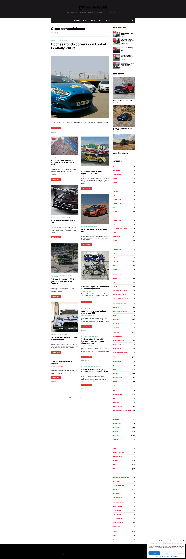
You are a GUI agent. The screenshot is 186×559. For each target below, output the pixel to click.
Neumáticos (117, 423)
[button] (183, 541)
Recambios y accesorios (121, 477)
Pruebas (77, 20)
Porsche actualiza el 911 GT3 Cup (63, 221)
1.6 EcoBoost (117, 236)
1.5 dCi (115, 216)
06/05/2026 (123, 36)
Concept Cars (117, 336)
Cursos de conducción (120, 353)
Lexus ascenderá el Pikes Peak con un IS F (94, 230)
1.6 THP (115, 261)
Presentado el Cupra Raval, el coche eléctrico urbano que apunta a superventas (127, 41)
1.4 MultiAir (117, 203)
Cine (114, 315)
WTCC (115, 539)
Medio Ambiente (118, 406)
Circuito (53, 217)
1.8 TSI (115, 265)
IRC (114, 398)
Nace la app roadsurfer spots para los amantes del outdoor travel (123, 152)
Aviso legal (175, 556)
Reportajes (117, 481)
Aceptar (154, 553)
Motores (116, 419)
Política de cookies (159, 556)
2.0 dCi (115, 270)
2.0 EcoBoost (117, 274)
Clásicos (116, 324)
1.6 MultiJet (117, 249)
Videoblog (116, 527)
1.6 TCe (115, 253)
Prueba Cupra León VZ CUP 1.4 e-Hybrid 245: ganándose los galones (123, 129)
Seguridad (116, 493)
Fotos (115, 390)
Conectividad (117, 344)
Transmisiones (118, 518)
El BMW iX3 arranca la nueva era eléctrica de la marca (127, 49)
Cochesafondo (60, 366)
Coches (101, 20)
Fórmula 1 (116, 386)
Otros (115, 448)
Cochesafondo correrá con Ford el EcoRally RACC (78, 46)
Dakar (115, 357)
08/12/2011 (53, 285)
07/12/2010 (53, 366)
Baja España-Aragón (120, 311)
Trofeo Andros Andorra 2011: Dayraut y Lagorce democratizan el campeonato (95, 341)
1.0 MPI (115, 178)
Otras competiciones (62, 40)
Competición (53, 40)
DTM (114, 369)
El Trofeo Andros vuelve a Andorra (61, 363)
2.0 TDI (115, 282)
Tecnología (117, 510)
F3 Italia (116, 382)
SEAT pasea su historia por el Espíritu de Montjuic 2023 (127, 64)
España (115, 373)
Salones (116, 489)
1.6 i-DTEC (116, 245)
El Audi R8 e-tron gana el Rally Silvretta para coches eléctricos (94, 370)
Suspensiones (117, 506)
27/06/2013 (53, 51)
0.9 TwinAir (116, 170)
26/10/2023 (123, 59)
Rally (99, 366)
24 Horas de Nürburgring (121, 299)
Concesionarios (118, 340)
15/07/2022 (115, 131)
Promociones (117, 456)
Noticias (84, 20)
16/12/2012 (83, 176)
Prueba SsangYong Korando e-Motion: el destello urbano (127, 57)
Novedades (58, 217)
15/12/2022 (115, 102)
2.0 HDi (115, 278)
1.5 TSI (115, 224)
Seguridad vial (118, 498)
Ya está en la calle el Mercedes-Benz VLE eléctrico (127, 33)
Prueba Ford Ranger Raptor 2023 (122, 100)
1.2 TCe (115, 191)
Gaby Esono (59, 51)
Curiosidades (117, 348)
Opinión (115, 440)
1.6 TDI (115, 257)
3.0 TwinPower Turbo (120, 303)
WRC (114, 535)
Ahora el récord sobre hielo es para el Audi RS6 (93, 312)
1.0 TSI (115, 183)
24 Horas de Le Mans (119, 295)
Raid (114, 464)
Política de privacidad (167, 556)
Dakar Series (117, 361)
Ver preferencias (178, 553)
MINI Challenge (118, 415)
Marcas (93, 20)
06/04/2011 (83, 315)
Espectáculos (117, 377)
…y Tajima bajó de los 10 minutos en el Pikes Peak (64, 338)
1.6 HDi (115, 241)
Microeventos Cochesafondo (122, 411)
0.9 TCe (115, 166)
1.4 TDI (115, 207)
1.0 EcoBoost (117, 174)
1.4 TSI (115, 212)
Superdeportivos (119, 502)
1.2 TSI (115, 195)
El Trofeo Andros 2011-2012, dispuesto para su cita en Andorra (63, 281)
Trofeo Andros (54, 276)
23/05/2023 (123, 67)
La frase (116, 402)
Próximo (88, 398)
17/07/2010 (83, 373)
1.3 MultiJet (117, 199)
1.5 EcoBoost (117, 220)
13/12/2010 (83, 345)
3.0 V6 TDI (116, 307)
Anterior (72, 398)
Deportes (116, 365)
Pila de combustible (119, 452)
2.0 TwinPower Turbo (120, 290)
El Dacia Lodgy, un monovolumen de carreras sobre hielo (95, 288)
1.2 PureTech (117, 187)
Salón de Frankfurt (119, 485)
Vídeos (108, 20)
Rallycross (117, 473)
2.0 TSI (115, 286)
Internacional (118, 394)
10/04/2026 (123, 44)
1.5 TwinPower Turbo (120, 228)
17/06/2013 (53, 167)
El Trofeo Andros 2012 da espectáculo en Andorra (91, 172)
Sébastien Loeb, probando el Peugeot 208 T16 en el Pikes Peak (62, 162)
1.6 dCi (115, 232)
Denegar (166, 553)
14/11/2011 (83, 291)
